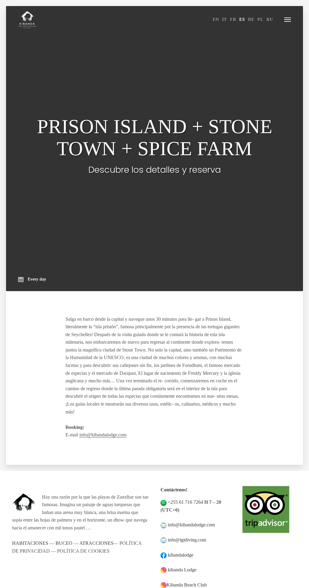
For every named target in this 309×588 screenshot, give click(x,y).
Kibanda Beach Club (187, 584)
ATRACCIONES (96, 543)
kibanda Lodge (182, 569)
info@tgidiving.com (187, 539)
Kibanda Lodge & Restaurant (27, 20)
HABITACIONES (30, 543)
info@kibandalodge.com (102, 434)
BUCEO (64, 543)
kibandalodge (180, 554)
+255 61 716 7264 (185, 502)
